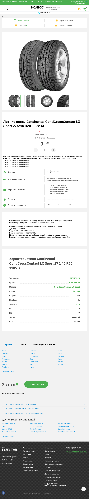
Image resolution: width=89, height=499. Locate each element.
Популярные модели (44, 345)
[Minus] (36, 150)
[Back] (3, 17)
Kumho (60, 364)
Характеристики (66, 21)
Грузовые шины (29, 451)
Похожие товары (66, 26)
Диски (25, 458)
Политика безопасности (53, 464)
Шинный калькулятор (52, 477)
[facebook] (3, 493)
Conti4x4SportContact (38, 432)
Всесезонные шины (30, 471)
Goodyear (5, 354)
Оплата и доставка (51, 461)
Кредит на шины (50, 480)
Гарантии (47, 458)
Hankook (61, 356)
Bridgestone (6, 359)
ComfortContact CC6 (66, 426)
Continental (74, 282)
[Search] (7, 9)
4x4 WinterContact (8, 424)
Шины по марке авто (52, 471)
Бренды (9, 345)
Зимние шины (28, 467)
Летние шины (28, 464)
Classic (4, 426)
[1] (79, 9)
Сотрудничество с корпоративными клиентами (55, 484)
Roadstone (34, 362)
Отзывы (23, 26)
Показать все (8, 371)
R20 (78, 304)
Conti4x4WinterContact (66, 432)
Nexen (60, 362)
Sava (31, 364)
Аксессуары (27, 461)
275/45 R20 (75, 278)
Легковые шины (29, 448)
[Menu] (3, 8)
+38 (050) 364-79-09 (73, 448)
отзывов (51, 138)
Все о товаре (23, 21)
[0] (84, 9)
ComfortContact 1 (36, 426)
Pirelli (60, 354)
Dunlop (32, 354)
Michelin (33, 351)
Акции (46, 454)
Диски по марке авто (52, 474)
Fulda (60, 351)
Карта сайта (47, 494)
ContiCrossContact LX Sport (67, 287)
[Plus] (53, 150)
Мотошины (27, 454)
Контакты (48, 467)
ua (86, 1)
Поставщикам (49, 451)
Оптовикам (48, 448)
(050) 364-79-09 (45, 13)
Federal (4, 364)
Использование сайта (31, 494)
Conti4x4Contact (64, 429)
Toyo (60, 359)
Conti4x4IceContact (9, 432)
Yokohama (5, 367)
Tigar (32, 359)
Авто (23, 345)
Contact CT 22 (7, 429)
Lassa (32, 367)
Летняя (76, 291)
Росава (4, 362)
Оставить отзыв (36, 384)
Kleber (4, 356)
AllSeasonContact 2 (65, 424)
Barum (4, 351)
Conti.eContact (35, 429)
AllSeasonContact (36, 424)
